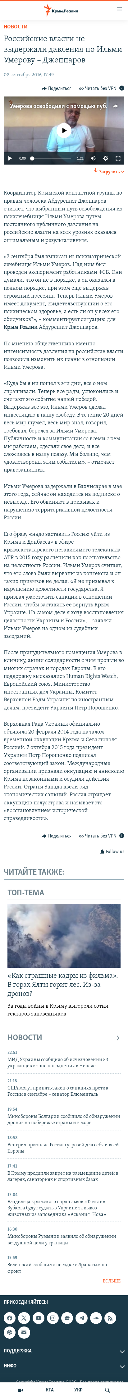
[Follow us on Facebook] (10, 1318)
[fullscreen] (118, 158)
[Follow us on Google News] (67, 1318)
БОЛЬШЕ (112, 1281)
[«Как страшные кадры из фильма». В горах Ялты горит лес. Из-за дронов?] (64, 936)
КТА (50, 1390)
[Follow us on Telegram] (81, 1318)
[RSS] (110, 1318)
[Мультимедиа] (20, 1390)
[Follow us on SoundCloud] (96, 1318)
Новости (16, 27)
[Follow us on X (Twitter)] (24, 1318)
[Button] (56, 89)
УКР (78, 1390)
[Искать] (107, 1390)
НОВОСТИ (24, 1038)
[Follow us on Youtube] (38, 1318)
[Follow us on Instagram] (53, 1318)
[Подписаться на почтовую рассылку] (24, 1333)
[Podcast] (10, 1333)
